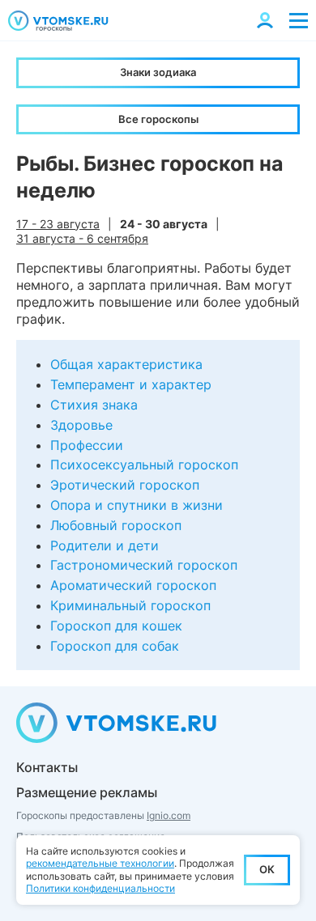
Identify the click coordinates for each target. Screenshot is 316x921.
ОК (267, 869)
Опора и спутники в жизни (136, 505)
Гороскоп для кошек (116, 626)
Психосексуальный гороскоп (144, 464)
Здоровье (81, 425)
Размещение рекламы (86, 792)
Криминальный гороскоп (130, 605)
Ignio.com (168, 815)
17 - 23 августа (58, 224)
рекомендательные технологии (100, 863)
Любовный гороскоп (115, 525)
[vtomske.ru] (58, 21)
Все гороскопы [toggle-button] (158, 118)
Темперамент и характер (130, 384)
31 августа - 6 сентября (82, 238)
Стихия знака (94, 405)
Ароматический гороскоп (133, 585)
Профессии (86, 445)
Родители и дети (104, 545)
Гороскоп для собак (114, 646)
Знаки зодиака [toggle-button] (158, 72)
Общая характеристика (126, 364)
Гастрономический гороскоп (143, 565)
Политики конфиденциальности (100, 888)
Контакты (47, 767)
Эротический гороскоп (124, 485)
